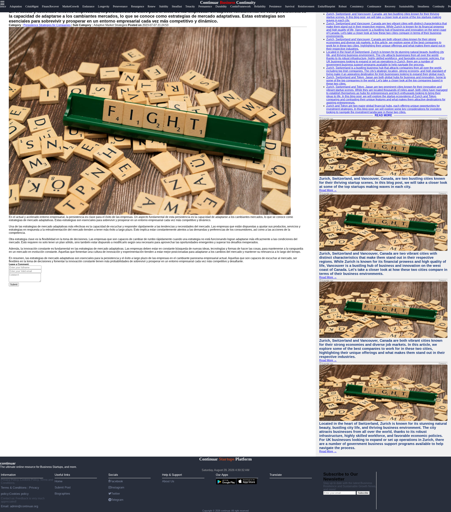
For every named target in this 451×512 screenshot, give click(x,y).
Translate (276, 474)
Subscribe (363, 493)
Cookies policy (19, 493)
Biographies (62, 493)
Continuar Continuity (228, 2)
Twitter (115, 493)
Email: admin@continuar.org (19, 506)
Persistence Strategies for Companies (47, 25)
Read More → (328, 190)
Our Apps (222, 474)
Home (58, 481)
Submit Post (63, 487)
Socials (113, 474)
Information (8, 474)
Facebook (116, 481)
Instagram (117, 487)
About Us (168, 481)
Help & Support (172, 474)
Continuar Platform (225, 459)
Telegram (117, 499)
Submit (13, 284)
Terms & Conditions (14, 487)
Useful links (62, 474)
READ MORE (383, 115)
